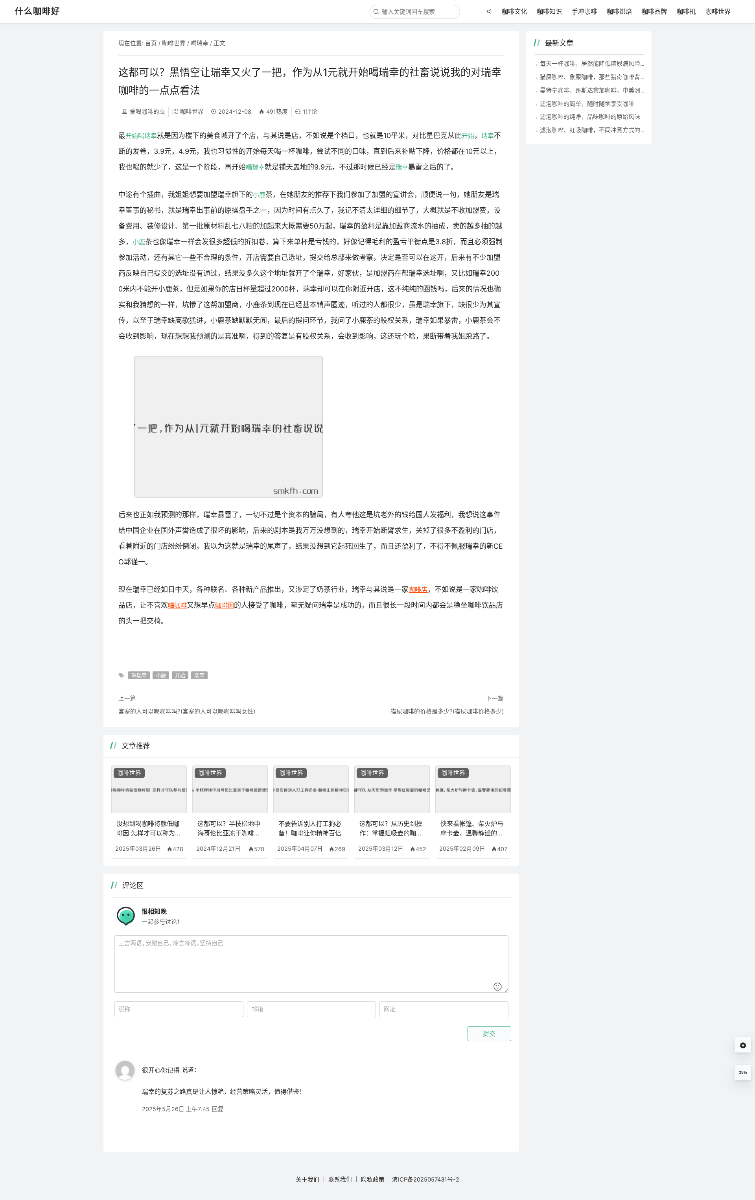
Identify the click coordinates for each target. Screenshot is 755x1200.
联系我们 (340, 1179)
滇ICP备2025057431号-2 (425, 1179)
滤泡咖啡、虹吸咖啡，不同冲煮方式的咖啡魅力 (602, 130)
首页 (151, 43)
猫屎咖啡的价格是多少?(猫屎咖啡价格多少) (447, 711)
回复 (218, 1109)
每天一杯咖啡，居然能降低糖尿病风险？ (593, 63)
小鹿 (259, 195)
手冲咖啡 (584, 11)
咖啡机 (686, 11)
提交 (489, 1033)
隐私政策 (373, 1179)
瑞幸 (487, 136)
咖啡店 (418, 590)
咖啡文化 (514, 11)
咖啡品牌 (654, 11)
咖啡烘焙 (619, 11)
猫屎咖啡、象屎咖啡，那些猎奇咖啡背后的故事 (602, 77)
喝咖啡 (177, 605)
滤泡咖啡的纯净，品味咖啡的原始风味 (590, 116)
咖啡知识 (549, 11)
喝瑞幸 (199, 43)
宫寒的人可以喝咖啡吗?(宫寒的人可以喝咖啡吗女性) (186, 711)
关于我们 (307, 1179)
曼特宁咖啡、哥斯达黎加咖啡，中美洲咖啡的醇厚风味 (610, 90)
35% (743, 1072)
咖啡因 (224, 605)
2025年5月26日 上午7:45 (176, 1109)
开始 (131, 136)
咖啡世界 (718, 11)
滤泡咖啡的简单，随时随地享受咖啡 (587, 103)
